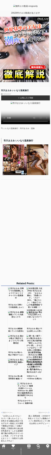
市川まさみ (24, 128)
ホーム (3, 445)
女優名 (29, 445)
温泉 (33, 128)
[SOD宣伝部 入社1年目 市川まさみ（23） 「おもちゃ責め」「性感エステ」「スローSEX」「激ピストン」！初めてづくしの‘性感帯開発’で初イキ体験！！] (34, 298)
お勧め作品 (21, 448)
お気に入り (13, 446)
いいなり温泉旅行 (11, 128)
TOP (48, 444)
